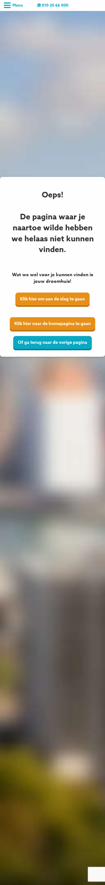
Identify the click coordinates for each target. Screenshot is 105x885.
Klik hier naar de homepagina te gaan (52, 323)
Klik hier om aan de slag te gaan (52, 299)
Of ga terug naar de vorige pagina (52, 342)
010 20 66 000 (54, 5)
